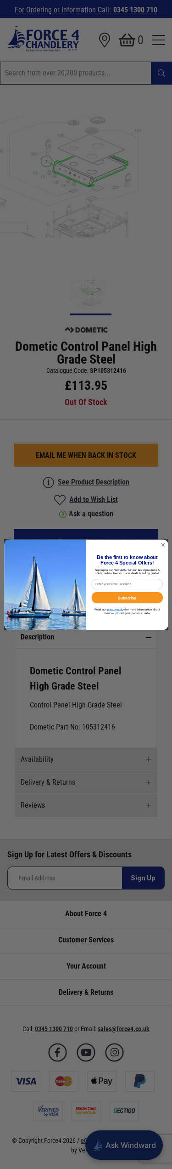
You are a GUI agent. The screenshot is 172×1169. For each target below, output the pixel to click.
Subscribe (127, 597)
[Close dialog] (162, 544)
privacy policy (115, 609)
